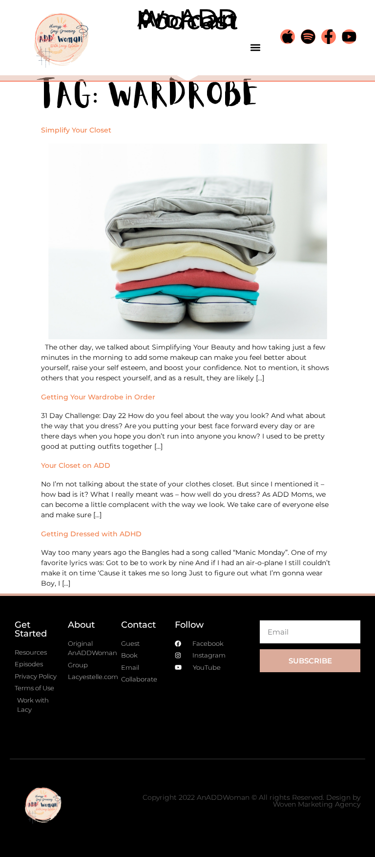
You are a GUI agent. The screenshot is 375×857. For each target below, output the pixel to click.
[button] (256, 47)
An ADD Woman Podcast (187, 19)
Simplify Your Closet (76, 130)
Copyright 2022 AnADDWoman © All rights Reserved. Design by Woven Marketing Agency (251, 801)
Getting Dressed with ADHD (91, 533)
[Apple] (287, 36)
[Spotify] (308, 36)
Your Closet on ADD (75, 465)
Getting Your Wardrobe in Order (98, 397)
